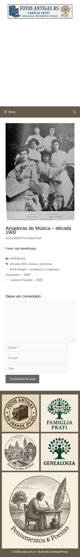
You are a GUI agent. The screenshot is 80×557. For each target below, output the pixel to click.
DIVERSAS (17, 258)
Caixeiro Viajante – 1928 (26, 280)
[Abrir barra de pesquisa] (74, 112)
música (33, 264)
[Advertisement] (40, 65)
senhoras (46, 264)
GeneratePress (59, 551)
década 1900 (18, 264)
